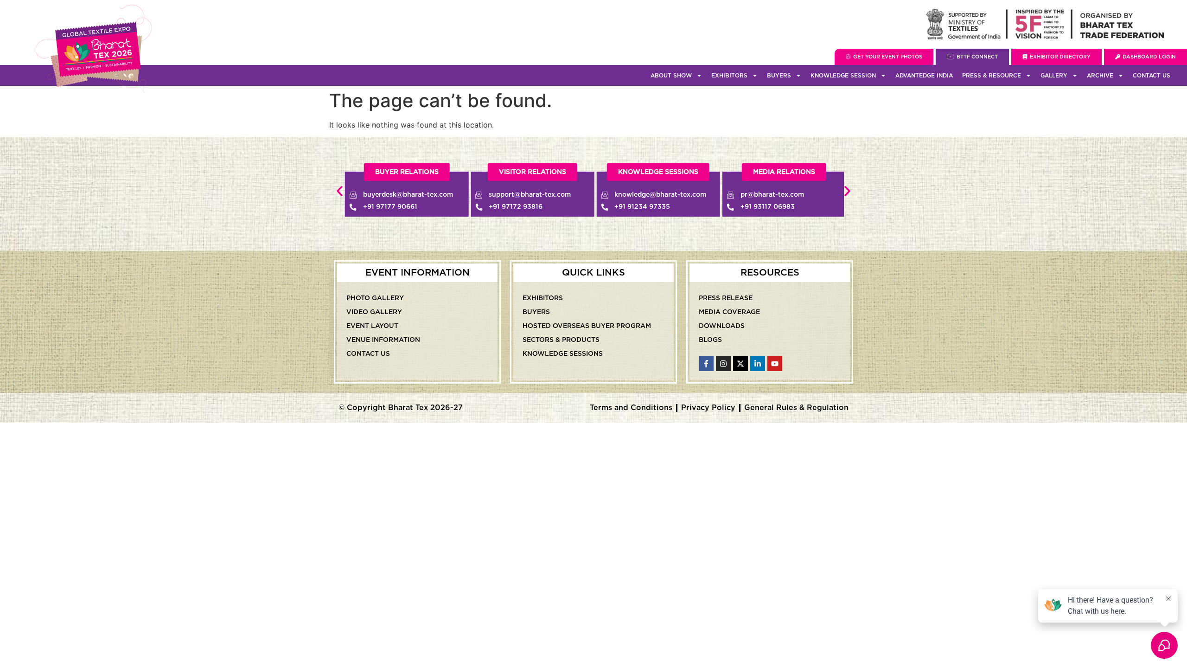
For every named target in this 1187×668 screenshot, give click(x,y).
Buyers (536, 312)
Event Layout (372, 326)
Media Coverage (729, 312)
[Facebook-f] (706, 363)
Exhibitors (543, 298)
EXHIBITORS (729, 75)
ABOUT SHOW (671, 75)
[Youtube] (774, 363)
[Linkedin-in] (757, 363)
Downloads (722, 326)
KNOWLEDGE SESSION (843, 75)
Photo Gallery (375, 298)
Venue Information (383, 340)
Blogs (710, 340)
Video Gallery (374, 312)
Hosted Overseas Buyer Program (587, 326)
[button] (339, 191)
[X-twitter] (740, 363)
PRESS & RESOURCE (991, 75)
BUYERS (779, 75)
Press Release (726, 298)
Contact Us (1151, 75)
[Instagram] (723, 363)
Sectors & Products (561, 340)
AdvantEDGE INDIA (924, 75)
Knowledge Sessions (563, 354)
